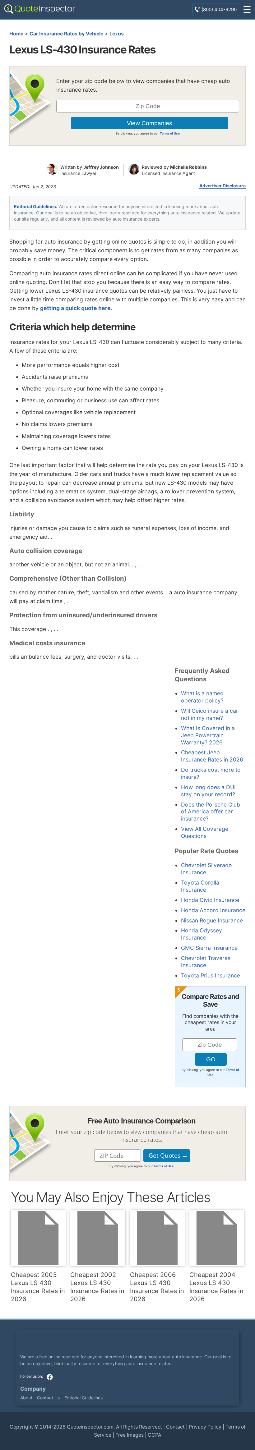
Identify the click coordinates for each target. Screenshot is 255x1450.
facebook (49, 1377)
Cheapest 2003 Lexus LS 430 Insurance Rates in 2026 (38, 1287)
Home (16, 34)
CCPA (154, 1435)
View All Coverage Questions (204, 832)
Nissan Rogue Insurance (212, 920)
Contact (175, 1427)
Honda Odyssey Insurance (201, 934)
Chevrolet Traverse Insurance (205, 961)
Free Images (129, 1435)
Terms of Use (170, 133)
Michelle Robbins (188, 167)
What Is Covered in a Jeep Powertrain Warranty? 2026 (208, 735)
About (26, 1397)
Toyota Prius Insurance (210, 975)
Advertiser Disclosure (222, 185)
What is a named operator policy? (202, 697)
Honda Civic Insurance (210, 900)
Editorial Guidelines (35, 206)
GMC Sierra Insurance (209, 948)
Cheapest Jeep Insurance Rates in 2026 (212, 756)
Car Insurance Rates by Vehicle (66, 34)
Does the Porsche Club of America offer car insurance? (210, 811)
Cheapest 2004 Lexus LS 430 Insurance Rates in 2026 (216, 1287)
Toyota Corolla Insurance (200, 886)
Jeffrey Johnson (101, 167)
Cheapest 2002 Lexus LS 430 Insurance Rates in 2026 (97, 1287)
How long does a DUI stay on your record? (208, 791)
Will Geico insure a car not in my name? (209, 714)
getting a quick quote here (75, 308)
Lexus (116, 34)
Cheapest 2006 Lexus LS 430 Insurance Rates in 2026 (157, 1287)
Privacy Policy (205, 1427)
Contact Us (48, 1397)
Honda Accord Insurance (213, 910)
